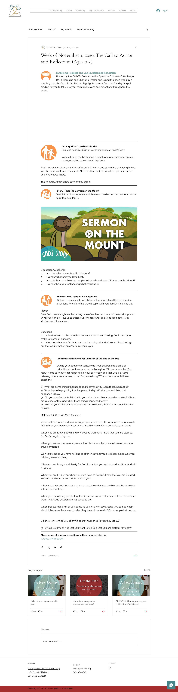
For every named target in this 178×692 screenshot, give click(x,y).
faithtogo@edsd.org (82, 655)
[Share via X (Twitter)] (48, 534)
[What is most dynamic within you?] (47, 572)
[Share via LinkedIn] (55, 534)
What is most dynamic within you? (44, 589)
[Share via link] (61, 534)
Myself (52, 29)
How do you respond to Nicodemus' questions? (84, 589)
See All (147, 557)
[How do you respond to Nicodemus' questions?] (89, 572)
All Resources (35, 29)
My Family (66, 29)
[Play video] (89, 220)
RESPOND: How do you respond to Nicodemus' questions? (131, 589)
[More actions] (135, 47)
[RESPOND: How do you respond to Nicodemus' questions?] (131, 572)
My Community (85, 29)
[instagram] (110, 654)
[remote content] (89, 109)
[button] (147, 29)
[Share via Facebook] (42, 534)
